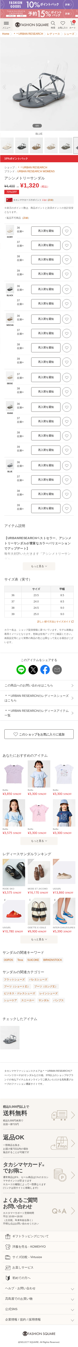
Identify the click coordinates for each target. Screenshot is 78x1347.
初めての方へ (21, 1278)
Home (5, 33)
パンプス (58, 1000)
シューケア (10, 1000)
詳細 (50, 200)
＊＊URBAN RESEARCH (32, 167)
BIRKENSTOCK (52, 959)
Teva (20, 959)
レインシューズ (48, 993)
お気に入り (63, 27)
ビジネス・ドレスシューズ (19, 993)
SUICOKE (33, 959)
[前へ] (6, 87)
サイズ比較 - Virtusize (27, 1257)
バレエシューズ (38, 979)
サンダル (44, 1000)
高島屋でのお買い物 (18, 1298)
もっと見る (37, 566)
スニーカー (27, 1000)
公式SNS (11, 1309)
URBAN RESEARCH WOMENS (36, 171)
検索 (53, 27)
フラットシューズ (14, 979)
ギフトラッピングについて (30, 1236)
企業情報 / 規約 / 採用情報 (23, 1319)
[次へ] (72, 87)
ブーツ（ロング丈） (46, 986)
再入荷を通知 (46, 230)
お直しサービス (23, 1267)
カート (72, 24)
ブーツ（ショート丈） (17, 986)
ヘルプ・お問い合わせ (20, 1288)
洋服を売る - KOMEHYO (29, 1246)
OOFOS (8, 959)
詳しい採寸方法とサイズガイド (54, 621)
